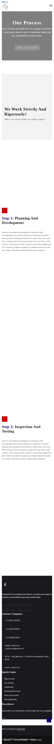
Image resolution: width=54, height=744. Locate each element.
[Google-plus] (17, 608)
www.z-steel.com (12, 667)
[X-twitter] (11, 608)
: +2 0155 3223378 (12, 620)
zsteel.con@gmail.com (14, 648)
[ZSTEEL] (5, 5)
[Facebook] (5, 608)
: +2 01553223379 (12, 638)
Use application (10, 699)
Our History (9, 683)
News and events (11, 695)
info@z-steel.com (12, 645)
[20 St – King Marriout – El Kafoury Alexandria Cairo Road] (3, 656)
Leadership (8, 687)
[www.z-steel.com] (3, 667)
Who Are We (9, 679)
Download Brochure (12, 691)
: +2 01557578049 (12, 629)
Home (19, 48)
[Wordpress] (23, 608)
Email (4, 718)
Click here (21, 729)
